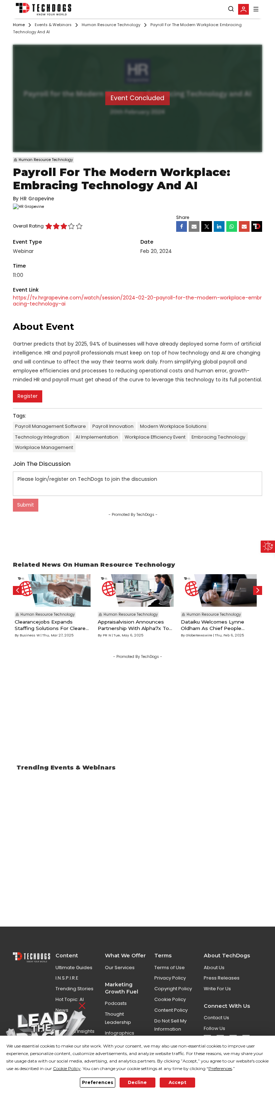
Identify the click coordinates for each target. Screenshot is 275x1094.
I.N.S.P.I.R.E (67, 978)
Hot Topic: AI (70, 999)
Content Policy (171, 1010)
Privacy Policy (170, 978)
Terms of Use (169, 967)
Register (28, 396)
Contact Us (216, 1017)
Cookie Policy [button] (67, 1068)
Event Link (26, 289)
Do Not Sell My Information (170, 1024)
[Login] (243, 9)
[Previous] (17, 590)
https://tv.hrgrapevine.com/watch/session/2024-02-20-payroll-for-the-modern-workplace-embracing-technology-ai (137, 301)
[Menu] (256, 9)
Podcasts (116, 1003)
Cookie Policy (170, 999)
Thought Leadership (118, 1018)
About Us (214, 967)
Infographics (119, 1033)
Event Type (27, 241)
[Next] (257, 590)
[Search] (231, 9)
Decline (137, 1082)
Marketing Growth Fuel (121, 988)
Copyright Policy (173, 988)
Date (146, 241)
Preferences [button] (220, 1068)
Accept (177, 1082)
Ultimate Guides (74, 967)
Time (19, 265)
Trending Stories (74, 988)
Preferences (97, 1082)
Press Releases (222, 978)
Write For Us (217, 988)
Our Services (120, 967)
